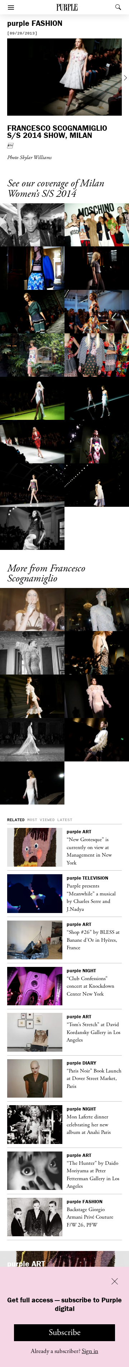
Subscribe (65, 1332)
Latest (64, 820)
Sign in (90, 1351)
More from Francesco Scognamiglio (46, 574)
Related (16, 820)
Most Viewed (41, 820)
